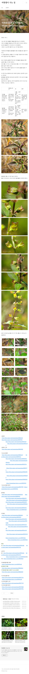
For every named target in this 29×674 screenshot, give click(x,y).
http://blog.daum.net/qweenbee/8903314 (16, 464)
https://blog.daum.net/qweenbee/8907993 (12, 487)
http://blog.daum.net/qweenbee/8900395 (16, 519)
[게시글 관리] (7, 593)
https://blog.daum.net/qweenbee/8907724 (13, 577)
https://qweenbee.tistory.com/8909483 (17, 509)
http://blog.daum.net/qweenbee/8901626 (13, 553)
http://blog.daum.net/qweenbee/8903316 (16, 507)
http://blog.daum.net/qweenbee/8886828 (12, 572)
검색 (23, 3)
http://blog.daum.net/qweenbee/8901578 (16, 524)
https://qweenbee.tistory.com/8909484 (16, 538)
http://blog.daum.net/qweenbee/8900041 (12, 494)
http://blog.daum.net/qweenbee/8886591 (16, 498)
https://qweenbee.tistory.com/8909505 (16, 556)
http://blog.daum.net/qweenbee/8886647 (12, 455)
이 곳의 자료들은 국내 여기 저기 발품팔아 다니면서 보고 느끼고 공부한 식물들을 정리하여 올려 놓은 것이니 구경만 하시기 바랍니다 (11, 651)
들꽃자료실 (5, 598)
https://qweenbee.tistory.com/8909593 (16, 483)
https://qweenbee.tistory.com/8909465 (12, 564)
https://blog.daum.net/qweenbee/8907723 (13, 583)
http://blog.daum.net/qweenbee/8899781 (12, 440)
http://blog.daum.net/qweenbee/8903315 (17, 534)
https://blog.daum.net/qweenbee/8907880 (13, 587)
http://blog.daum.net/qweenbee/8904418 (16, 530)
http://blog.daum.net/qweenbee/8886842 (12, 568)
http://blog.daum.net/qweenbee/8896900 (12, 449)
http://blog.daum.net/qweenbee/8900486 (13, 545)
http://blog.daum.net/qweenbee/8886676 (12, 438)
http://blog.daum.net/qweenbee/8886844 (17, 500)
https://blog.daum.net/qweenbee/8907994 (13, 589)
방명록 (7, 7)
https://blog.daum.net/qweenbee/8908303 (16, 479)
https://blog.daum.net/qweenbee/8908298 (16, 472)
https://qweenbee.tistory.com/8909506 (18, 539)
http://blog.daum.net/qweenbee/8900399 (16, 502)
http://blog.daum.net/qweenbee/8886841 (12, 515)
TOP (26, 670)
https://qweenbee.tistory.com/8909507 (13, 558)
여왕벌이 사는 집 (8, 3)
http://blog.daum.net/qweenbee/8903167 (16, 441)
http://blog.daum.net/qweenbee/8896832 (16, 458)
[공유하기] (5, 593)
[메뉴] (26, 3)
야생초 (9, 598)
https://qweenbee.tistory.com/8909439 (12, 579)
